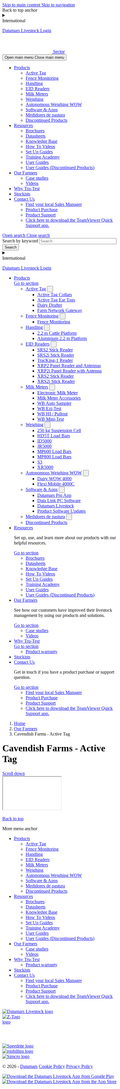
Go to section (26, 283)
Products (22, 67)
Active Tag (36, 72)
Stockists (22, 193)
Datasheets (35, 135)
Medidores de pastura (45, 114)
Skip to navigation (58, 4)
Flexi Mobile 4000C (56, 483)
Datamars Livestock (55, 505)
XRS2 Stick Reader (55, 376)
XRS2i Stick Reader (56, 381)
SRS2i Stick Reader (55, 355)
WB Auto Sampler (54, 403)
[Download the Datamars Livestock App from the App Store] (59, 1081)
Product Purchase (42, 209)
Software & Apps (42, 109)
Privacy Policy (79, 1066)
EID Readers (38, 88)
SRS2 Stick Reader (55, 349)
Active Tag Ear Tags (56, 299)
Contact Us (24, 199)
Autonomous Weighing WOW (54, 104)
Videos (32, 183)
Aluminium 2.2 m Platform (62, 338)
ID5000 (44, 440)
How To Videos (40, 146)
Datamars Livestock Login (26, 30)
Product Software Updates (61, 511)
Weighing (34, 99)
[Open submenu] (50, 289)
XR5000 (45, 467)
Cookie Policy (52, 1066)
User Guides (37, 162)
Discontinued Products (46, 120)
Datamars (29, 1066)
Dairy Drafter (49, 305)
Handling (34, 83)
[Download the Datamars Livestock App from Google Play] (58, 1076)
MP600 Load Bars (54, 451)
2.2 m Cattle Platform (57, 333)
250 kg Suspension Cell (59, 430)
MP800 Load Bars (54, 456)
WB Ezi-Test (49, 408)
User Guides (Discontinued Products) (60, 167)
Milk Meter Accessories (59, 398)
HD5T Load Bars (53, 435)
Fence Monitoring (42, 78)
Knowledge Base (41, 141)
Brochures (35, 130)
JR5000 (44, 446)
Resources (23, 125)
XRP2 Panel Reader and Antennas (69, 365)
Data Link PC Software (59, 500)
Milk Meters (37, 93)
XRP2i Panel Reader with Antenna (69, 370)
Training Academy (43, 157)
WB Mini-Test (50, 419)
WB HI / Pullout (52, 413)
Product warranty (41, 651)
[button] (26, 235)
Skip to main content (21, 4)
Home (19, 723)
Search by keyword (20, 240)
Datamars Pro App (54, 495)
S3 (39, 461)
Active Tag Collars (54, 294)
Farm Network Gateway (59, 310)
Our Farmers (25, 172)
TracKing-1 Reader (55, 360)
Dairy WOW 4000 (54, 478)
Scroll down (13, 773)
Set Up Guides (39, 151)
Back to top (13, 818)
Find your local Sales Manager (54, 204)
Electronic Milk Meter (57, 392)
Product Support (41, 214)
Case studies (37, 178)
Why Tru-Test (27, 188)
